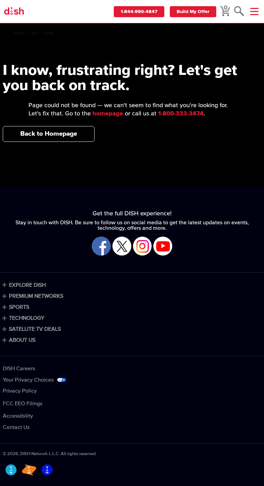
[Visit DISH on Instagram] (142, 247)
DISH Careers (19, 368)
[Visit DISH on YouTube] (162, 247)
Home (19, 33)
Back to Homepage (48, 134)
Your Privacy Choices (28, 380)
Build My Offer (193, 11)
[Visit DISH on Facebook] (101, 247)
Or (34, 33)
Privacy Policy (20, 391)
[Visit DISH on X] (121, 247)
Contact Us (16, 427)
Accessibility (18, 416)
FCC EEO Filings (22, 403)
